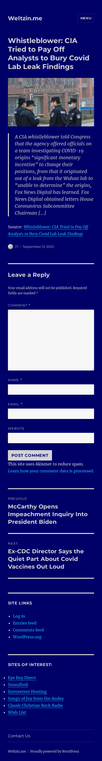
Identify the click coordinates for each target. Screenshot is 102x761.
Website (16, 428)
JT (16, 247)
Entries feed (24, 623)
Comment (19, 305)
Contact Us (19, 736)
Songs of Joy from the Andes (36, 698)
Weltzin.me (25, 18)
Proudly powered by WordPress (54, 751)
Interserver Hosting (27, 691)
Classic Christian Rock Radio (35, 705)
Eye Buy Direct (22, 677)
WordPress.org (27, 636)
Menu (85, 18)
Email (15, 404)
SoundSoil (18, 684)
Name (15, 380)
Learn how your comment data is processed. (51, 470)
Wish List (17, 712)
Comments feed (28, 629)
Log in (19, 616)
